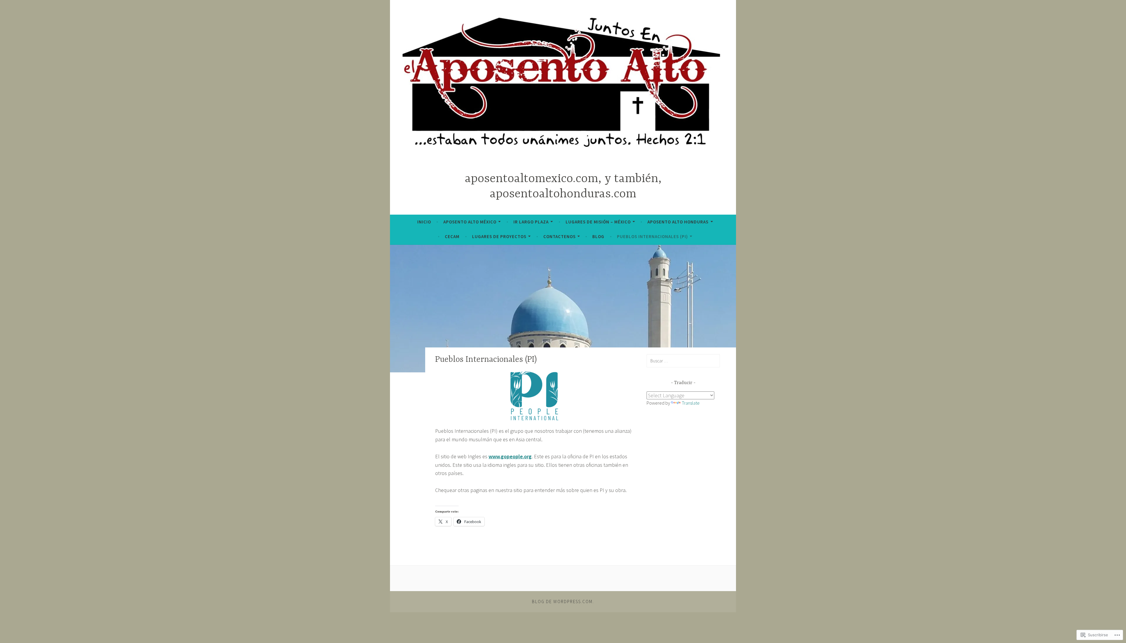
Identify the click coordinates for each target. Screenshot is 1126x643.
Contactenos (559, 236)
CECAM (452, 236)
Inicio (424, 222)
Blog (598, 236)
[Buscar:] (683, 361)
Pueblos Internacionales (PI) (652, 236)
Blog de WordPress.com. (563, 601)
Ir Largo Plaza (531, 222)
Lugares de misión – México (598, 222)
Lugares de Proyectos (499, 236)
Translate (691, 403)
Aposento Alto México (469, 222)
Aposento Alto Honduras (677, 222)
